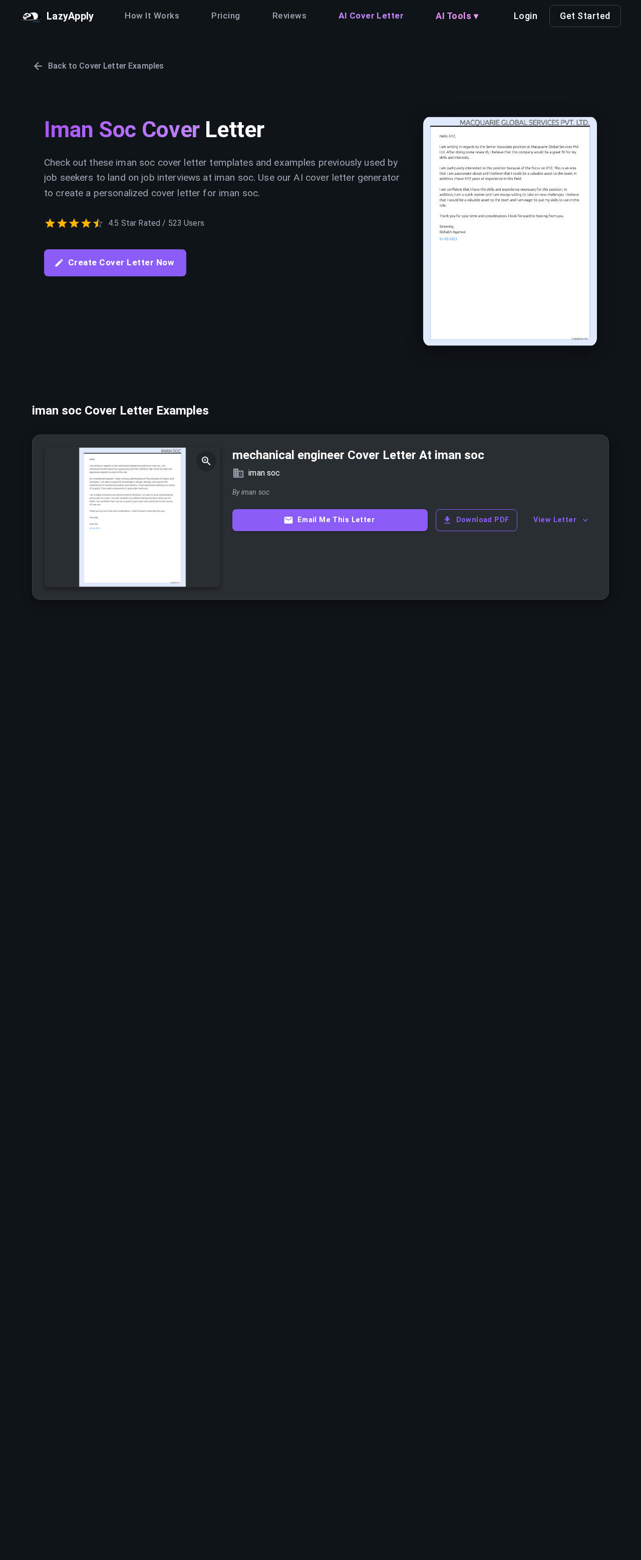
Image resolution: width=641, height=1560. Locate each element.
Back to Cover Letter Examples (106, 66)
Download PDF (482, 520)
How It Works (152, 16)
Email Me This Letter (336, 520)
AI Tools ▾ (457, 16)
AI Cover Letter (371, 16)
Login (526, 16)
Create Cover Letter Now (121, 262)
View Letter (554, 520)
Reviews (289, 16)
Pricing (225, 16)
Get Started (585, 16)
